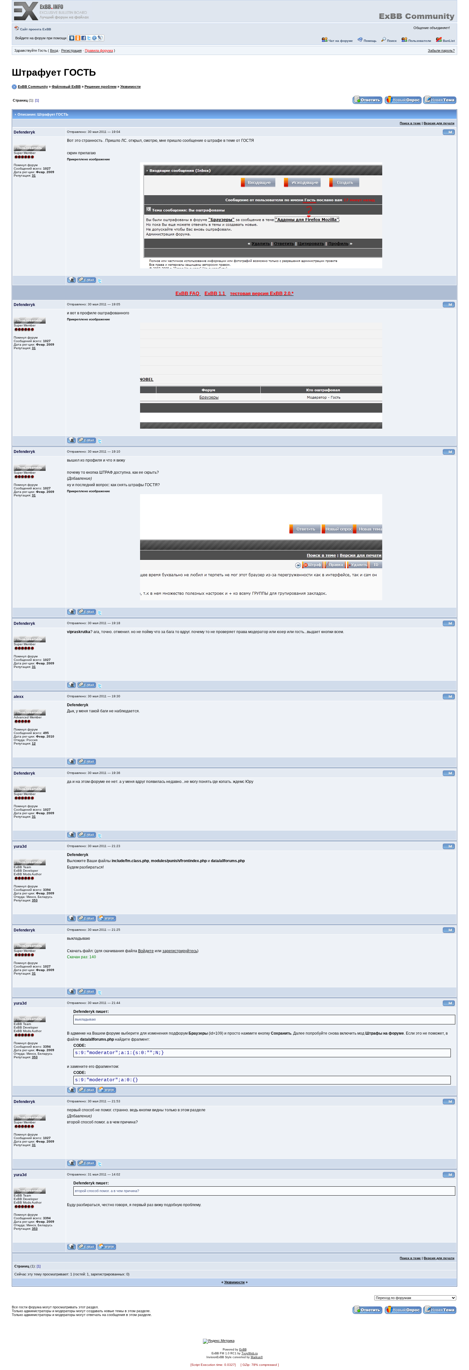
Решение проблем (100, 86)
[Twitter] (99, 282)
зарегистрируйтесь (179, 951)
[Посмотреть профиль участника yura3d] (71, 920)
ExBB (243, 1349)
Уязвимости (130, 86)
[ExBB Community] (52, 19)
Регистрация (71, 50)
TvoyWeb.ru (250, 1353)
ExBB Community (33, 86)
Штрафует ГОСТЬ (54, 72)
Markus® (257, 1357)
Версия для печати (439, 123)
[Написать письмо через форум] (86, 282)
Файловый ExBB (66, 86)
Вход (54, 50)
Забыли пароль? (441, 50)
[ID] (449, 134)
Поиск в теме (410, 123)
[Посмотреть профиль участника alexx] (71, 764)
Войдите (146, 951)
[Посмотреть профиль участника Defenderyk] (71, 282)
